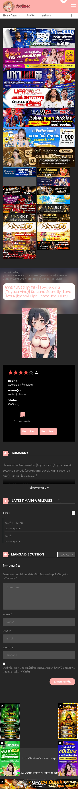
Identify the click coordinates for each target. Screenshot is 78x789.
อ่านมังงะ (38, 758)
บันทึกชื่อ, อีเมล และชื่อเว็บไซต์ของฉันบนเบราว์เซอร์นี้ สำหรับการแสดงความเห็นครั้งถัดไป (39, 669)
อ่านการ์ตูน (50, 758)
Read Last (48, 431)
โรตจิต (30, 15)
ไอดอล (22, 394)
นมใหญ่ (15, 272)
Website (8, 647)
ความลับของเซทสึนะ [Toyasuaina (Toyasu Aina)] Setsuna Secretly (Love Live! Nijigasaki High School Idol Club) (35, 277)
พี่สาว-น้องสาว (11, 15)
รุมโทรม (46, 15)
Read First (29, 431)
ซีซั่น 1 (6, 513)
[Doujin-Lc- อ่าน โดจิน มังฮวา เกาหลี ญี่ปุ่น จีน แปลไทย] (17, 6)
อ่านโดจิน (27, 758)
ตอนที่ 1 (8, 536)
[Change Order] (59, 501)
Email (6, 631)
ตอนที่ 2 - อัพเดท (14, 523)
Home (6, 272)
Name (7, 614)
